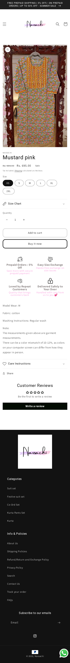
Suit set (11, 488)
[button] (4, 24)
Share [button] (10, 373)
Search (11, 575)
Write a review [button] (34, 406)
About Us (12, 543)
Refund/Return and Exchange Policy (28, 559)
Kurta (10, 520)
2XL (8, 191)
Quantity (7, 212)
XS (7, 183)
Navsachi (39, 656)
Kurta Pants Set (16, 512)
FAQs (10, 600)
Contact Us (13, 583)
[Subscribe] (59, 623)
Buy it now (35, 243)
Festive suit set (16, 496)
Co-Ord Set (13, 504)
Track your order (16, 591)
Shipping (18, 170)
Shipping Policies (17, 551)
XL (51, 183)
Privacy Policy (15, 567)
